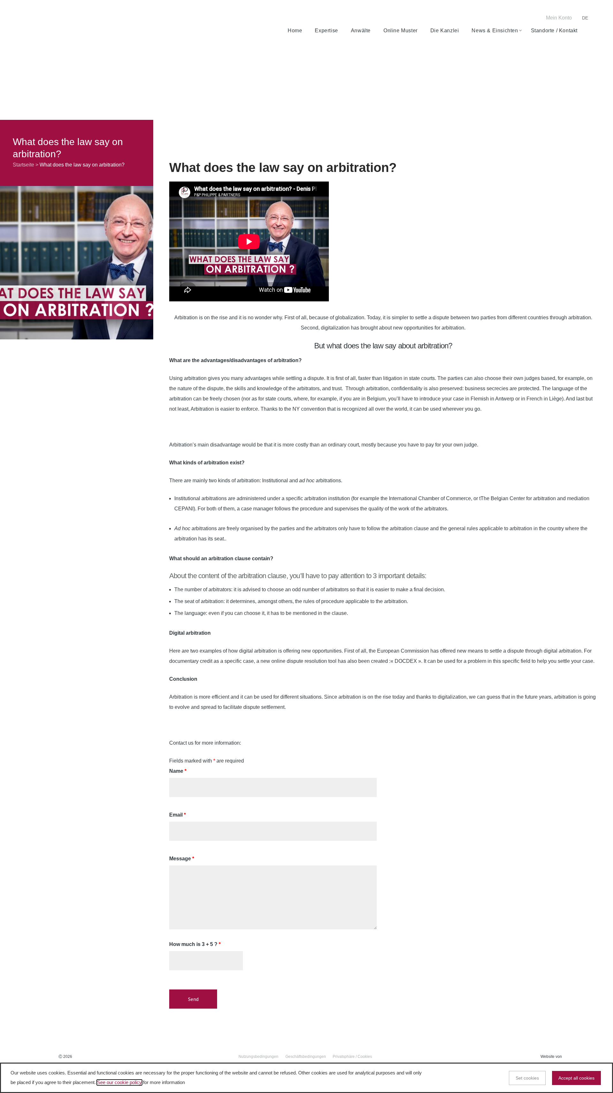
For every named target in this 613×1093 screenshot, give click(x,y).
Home (295, 30)
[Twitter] (504, 18)
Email (177, 815)
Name (177, 771)
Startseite (23, 164)
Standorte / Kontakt (554, 30)
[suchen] (588, 30)
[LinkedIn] (514, 18)
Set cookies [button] (527, 1078)
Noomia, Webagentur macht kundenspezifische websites (578, 1057)
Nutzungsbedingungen (258, 1056)
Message (181, 858)
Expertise (326, 30)
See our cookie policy (119, 1082)
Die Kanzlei (444, 30)
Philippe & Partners (53, 24)
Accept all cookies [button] (576, 1078)
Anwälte (361, 30)
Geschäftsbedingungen (305, 1056)
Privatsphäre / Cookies (352, 1056)
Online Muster (400, 30)
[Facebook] (494, 18)
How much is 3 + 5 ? (195, 944)
